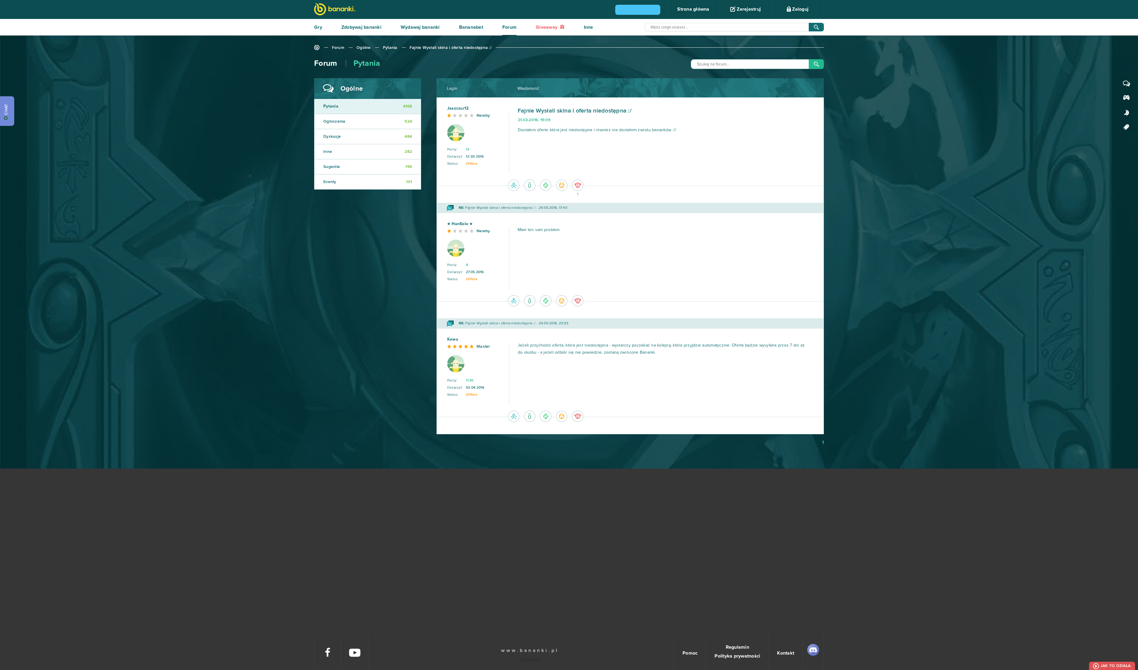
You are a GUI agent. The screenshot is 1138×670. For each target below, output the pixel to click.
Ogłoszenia (367, 121)
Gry (318, 27)
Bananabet (471, 27)
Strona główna (693, 9)
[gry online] (334, 10)
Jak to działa (1115, 666)
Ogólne (364, 48)
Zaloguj (799, 9)
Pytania (390, 48)
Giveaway (547, 27)
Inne (588, 27)
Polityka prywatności (737, 656)
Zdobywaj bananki (361, 27)
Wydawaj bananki (420, 27)
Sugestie (367, 167)
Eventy (367, 182)
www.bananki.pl (530, 650)
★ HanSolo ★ (460, 224)
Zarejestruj (748, 9)
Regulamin (737, 647)
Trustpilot (530, 659)
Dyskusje (367, 136)
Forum (509, 27)
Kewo (452, 339)
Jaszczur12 (458, 108)
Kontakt (785, 653)
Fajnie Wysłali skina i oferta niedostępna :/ (450, 48)
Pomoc (690, 653)
